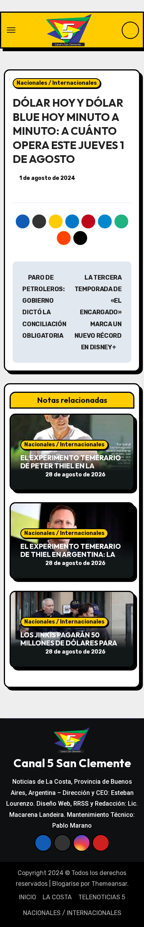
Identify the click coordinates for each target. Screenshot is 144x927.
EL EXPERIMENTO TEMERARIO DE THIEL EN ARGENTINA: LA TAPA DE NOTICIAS (70, 554)
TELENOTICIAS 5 (101, 897)
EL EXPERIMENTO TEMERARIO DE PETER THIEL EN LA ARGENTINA (70, 466)
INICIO (27, 897)
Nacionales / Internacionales (57, 83)
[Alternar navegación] (11, 30)
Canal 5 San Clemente (72, 763)
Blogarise (65, 883)
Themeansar (109, 883)
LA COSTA (57, 897)
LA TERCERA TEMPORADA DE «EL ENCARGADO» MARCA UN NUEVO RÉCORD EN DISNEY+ (98, 312)
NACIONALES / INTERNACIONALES (72, 913)
